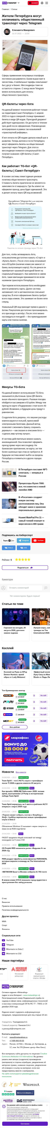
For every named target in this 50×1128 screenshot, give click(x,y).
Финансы (6, 929)
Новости (8, 771)
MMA (4, 921)
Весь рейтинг (15, 727)
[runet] (4, 1085)
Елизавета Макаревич (23, 30)
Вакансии (6, 902)
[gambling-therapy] (8, 1101)
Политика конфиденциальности (15, 910)
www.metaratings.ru (31, 995)
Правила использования (12, 906)
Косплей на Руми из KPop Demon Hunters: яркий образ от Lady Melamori (15, 674)
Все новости (21, 772)
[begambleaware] (25, 1093)
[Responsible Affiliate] (26, 1101)
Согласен (25, 1124)
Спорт (4, 925)
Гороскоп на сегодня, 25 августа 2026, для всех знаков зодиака (15, 630)
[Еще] (46, 3)
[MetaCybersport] (12, 986)
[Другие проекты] (11, 3)
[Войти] (42, 3)
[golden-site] (15, 1085)
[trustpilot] (8, 1093)
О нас (4, 898)
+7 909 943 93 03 (17, 1041)
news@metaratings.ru (18, 1037)
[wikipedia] (31, 1085)
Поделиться (22, 568)
